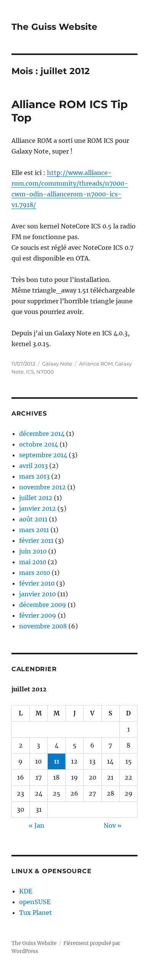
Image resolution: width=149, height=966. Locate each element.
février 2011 (36, 540)
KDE (25, 891)
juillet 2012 (35, 498)
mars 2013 (34, 476)
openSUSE (34, 902)
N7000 (45, 372)
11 (56, 761)
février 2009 (37, 615)
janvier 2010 (37, 594)
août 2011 (33, 519)
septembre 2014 (43, 455)
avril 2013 (33, 465)
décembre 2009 (42, 604)
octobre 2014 (38, 444)
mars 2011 (34, 530)
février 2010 (37, 583)
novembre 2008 (43, 626)
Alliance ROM (96, 364)
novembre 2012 (42, 487)
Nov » (112, 825)
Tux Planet (35, 912)
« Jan (36, 825)
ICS (30, 372)
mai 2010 (32, 562)
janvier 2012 (37, 508)
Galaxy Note (57, 364)
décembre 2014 (42, 433)
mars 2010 (34, 572)
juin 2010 (33, 551)
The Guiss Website (54, 26)
